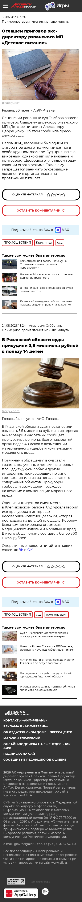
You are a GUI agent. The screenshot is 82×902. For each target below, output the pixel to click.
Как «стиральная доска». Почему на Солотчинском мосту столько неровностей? (43, 264)
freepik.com (11, 411)
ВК (21, 550)
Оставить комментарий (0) (41, 210)
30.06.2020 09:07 (14, 17)
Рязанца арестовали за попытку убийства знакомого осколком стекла (47, 688)
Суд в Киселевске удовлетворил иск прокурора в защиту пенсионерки (44, 634)
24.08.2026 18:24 (14, 326)
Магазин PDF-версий (21, 738)
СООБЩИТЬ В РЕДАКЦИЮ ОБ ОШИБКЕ (34, 760)
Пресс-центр (61, 732)
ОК (30, 550)
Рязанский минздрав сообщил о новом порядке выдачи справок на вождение (46, 303)
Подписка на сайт (20, 754)
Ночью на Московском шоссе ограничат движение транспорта (46, 276)
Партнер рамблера (40, 881)
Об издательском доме (24, 732)
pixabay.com (11, 103)
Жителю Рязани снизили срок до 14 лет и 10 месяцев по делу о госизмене (47, 661)
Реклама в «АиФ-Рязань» (25, 726)
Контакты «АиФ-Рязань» (25, 720)
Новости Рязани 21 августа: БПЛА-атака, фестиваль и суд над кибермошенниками (47, 648)
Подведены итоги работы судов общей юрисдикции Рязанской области (45, 675)
